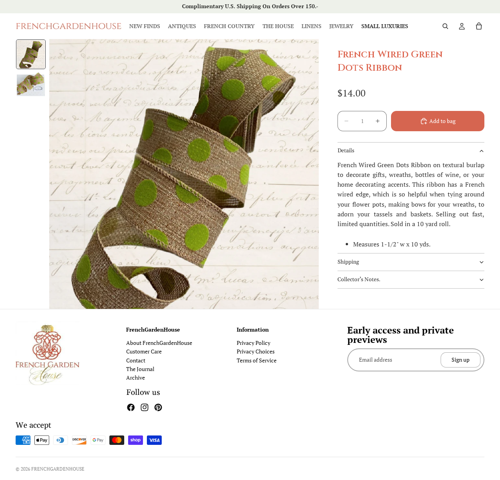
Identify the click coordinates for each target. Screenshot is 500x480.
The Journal (140, 369)
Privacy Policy (253, 342)
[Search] (445, 26)
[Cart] (479, 26)
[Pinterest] (158, 407)
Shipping (348, 262)
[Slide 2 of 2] (31, 85)
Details (346, 150)
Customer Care (144, 351)
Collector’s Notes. (359, 279)
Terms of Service (257, 360)
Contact (135, 360)
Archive (135, 377)
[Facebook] (131, 407)
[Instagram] (144, 407)
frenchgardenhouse (57, 469)
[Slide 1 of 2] (31, 54)
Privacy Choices (256, 351)
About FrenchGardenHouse (159, 342)
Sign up (461, 359)
